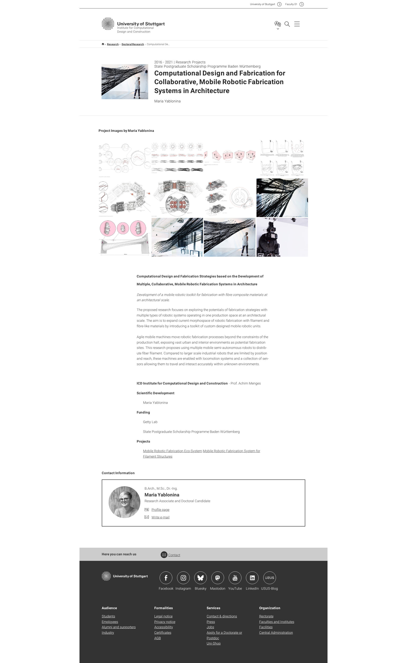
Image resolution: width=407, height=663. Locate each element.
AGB (157, 638)
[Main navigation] (297, 23)
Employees (110, 621)
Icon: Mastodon (217, 577)
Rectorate (266, 616)
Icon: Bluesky (200, 577)
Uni (262, 4)
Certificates (162, 632)
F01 (291, 4)
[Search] (287, 23)
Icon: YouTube (235, 577)
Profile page (160, 509)
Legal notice (163, 616)
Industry (108, 632)
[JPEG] (125, 158)
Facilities (266, 627)
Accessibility (163, 627)
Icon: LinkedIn (252, 577)
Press (211, 621)
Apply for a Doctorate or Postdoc (224, 635)
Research (113, 44)
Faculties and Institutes (276, 621)
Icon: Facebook (166, 577)
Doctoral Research (133, 44)
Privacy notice (164, 621)
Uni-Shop (214, 643)
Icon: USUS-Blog (269, 577)
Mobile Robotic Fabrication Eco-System (172, 450)
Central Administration (276, 632)
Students (108, 616)
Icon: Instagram (183, 577)
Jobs (210, 627)
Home (103, 43)
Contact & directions (222, 616)
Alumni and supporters (119, 627)
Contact (174, 555)
